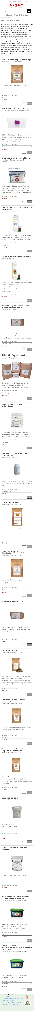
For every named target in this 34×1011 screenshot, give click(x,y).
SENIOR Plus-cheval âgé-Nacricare (17, 109)
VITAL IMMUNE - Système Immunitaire (13, 553)
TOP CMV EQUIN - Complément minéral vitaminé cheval (15, 307)
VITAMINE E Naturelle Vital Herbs (16, 257)
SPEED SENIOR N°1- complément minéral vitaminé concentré (16, 159)
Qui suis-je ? (6, 996)
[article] (17, 82)
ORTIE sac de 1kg (9, 650)
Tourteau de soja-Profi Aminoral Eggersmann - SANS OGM (15, 897)
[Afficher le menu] (29, 11)
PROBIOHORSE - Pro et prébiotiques (12, 405)
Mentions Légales (8, 1000)
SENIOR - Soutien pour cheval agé (16, 60)
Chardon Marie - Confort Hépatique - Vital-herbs (12, 750)
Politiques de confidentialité (12, 1002)
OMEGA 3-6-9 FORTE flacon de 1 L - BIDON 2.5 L (17, 208)
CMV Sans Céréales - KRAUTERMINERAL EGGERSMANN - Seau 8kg (17, 948)
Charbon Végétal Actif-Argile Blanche (14, 848)
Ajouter (29, 103)
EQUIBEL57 (16, 4)
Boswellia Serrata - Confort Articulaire (13, 700)
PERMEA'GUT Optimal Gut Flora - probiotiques (16, 454)
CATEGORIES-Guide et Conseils (5, 17)
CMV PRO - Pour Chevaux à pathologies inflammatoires (14, 356)
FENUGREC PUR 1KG (10, 503)
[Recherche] (3, 11)
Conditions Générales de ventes (13, 998)
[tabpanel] (16, 1)
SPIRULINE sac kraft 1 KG (12, 601)
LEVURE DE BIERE (10, 798)
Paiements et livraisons (10, 1004)
